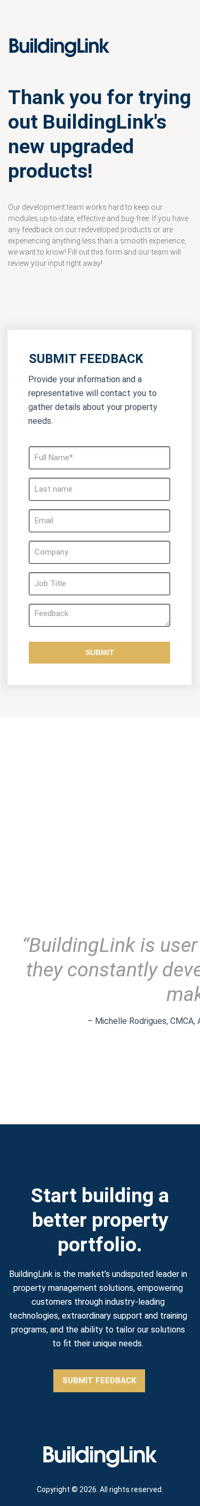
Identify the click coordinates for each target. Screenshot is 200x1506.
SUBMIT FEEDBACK (99, 1380)
